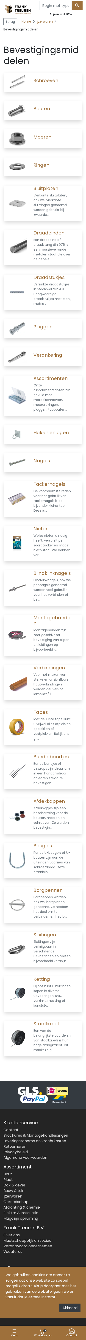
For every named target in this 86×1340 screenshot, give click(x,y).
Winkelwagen (43, 1333)
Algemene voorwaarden (25, 1157)
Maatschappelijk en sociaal (27, 1240)
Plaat (8, 1179)
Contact (71, 1335)
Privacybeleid (15, 1152)
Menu (14, 1335)
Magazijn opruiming (20, 1218)
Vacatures (12, 1251)
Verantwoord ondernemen (27, 1246)
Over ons (11, 1235)
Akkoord (70, 1307)
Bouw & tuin (13, 1190)
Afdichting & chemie (21, 1207)
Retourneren (14, 1146)
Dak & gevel (14, 1185)
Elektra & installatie (20, 1212)
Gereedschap (15, 1201)
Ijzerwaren (45, 21)
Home (26, 21)
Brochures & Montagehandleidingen (35, 1135)
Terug (10, 21)
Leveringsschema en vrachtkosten (34, 1141)
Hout (7, 1174)
